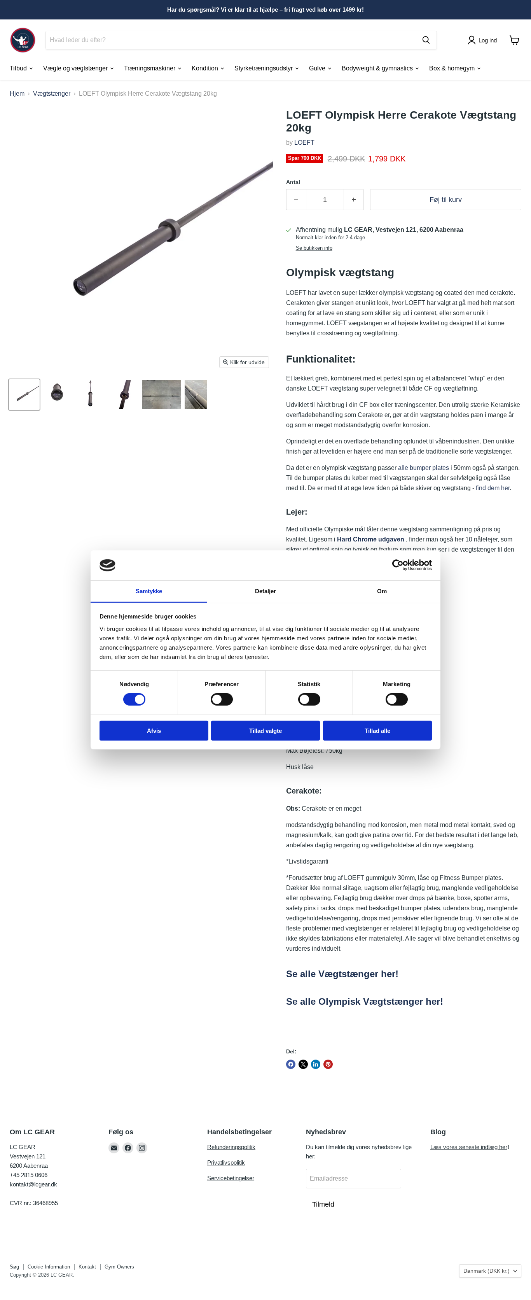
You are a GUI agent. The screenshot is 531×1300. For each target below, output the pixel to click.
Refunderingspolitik (231, 1147)
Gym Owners (119, 1267)
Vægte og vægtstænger (76, 68)
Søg (14, 1267)
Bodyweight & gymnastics (378, 68)
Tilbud (19, 68)
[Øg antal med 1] (354, 199)
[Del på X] (303, 1064)
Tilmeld (323, 1204)
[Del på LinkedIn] (315, 1064)
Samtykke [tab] (149, 591)
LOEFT (304, 142)
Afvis (154, 730)
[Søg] (426, 40)
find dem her (493, 488)
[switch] (222, 699)
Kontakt (87, 1267)
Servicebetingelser (230, 1178)
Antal (293, 182)
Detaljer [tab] (265, 591)
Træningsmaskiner (150, 68)
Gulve (318, 68)
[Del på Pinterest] (328, 1064)
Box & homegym (452, 68)
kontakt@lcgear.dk (33, 1184)
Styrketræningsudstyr (264, 68)
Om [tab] (382, 591)
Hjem (17, 93)
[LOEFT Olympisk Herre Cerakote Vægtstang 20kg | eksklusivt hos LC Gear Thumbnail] (161, 394)
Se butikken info (314, 248)
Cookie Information (49, 1267)
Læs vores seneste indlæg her (468, 1147)
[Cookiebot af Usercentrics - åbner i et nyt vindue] (398, 565)
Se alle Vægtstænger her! (342, 974)
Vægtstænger (51, 93)
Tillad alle (377, 730)
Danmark (486, 1271)
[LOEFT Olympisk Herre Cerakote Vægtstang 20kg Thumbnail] (24, 394)
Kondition (206, 68)
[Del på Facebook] (290, 1064)
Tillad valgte (265, 730)
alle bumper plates (423, 467)
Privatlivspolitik (226, 1162)
